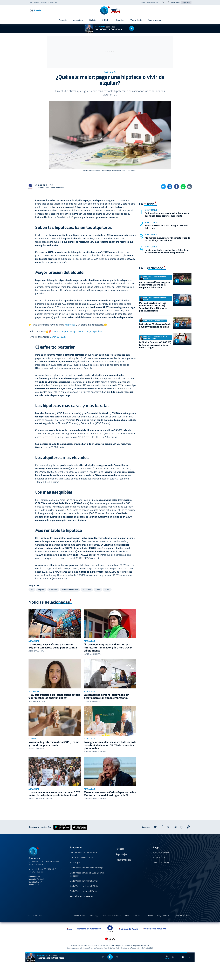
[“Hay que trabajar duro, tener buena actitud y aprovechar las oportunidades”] (55, 673)
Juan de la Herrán (161, 852)
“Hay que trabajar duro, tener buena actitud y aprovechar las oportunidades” (54, 696)
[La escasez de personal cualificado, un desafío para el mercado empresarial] (110, 673)
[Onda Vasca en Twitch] (182, 827)
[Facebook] (176, 186)
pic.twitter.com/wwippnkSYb (88, 331)
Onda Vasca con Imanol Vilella (84, 886)
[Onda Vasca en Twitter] (155, 827)
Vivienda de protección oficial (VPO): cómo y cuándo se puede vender (54, 743)
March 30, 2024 (58, 336)
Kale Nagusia (76, 862)
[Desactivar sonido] (173, 957)
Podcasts (63, 20)
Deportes (120, 20)
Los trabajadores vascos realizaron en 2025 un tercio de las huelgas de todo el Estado (54, 794)
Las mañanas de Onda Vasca (108, 29)
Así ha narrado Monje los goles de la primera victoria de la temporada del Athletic (154, 285)
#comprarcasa (66, 331)
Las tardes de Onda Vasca (82, 857)
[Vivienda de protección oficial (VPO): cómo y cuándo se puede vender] (55, 721)
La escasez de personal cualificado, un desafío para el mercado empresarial (106, 696)
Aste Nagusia (34, 2)
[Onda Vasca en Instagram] (175, 827)
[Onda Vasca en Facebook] (162, 827)
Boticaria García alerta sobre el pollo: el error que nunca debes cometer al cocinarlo (167, 214)
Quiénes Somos (79, 915)
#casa (54, 331)
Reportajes (121, 854)
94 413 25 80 (37, 864)
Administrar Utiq (182, 915)
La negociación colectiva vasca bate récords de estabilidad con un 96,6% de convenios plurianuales (110, 745)
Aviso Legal (94, 915)
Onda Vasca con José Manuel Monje (86, 867)
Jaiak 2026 (53, 2)
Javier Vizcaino (160, 857)
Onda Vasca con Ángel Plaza (83, 891)
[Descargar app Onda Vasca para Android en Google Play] (62, 827)
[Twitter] (163, 186)
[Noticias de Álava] (128, 929)
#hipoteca (70, 324)
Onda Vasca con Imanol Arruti (84, 881)
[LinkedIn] (169, 186)
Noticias (120, 848)
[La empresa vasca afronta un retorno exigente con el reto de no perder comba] (55, 623)
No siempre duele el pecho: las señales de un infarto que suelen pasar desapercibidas (167, 251)
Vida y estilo (151, 210)
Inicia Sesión (175, 2)
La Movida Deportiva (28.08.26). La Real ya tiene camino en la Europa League (155, 345)
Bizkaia (92, 20)
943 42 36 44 (37, 872)
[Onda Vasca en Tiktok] (188, 827)
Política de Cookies (132, 915)
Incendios (44, 2)
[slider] (183, 957)
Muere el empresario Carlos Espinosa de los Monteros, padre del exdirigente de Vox (110, 794)
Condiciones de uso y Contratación (158, 915)
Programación (154, 20)
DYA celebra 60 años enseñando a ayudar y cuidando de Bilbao (155, 325)
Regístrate (186, 2)
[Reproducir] (131, 28)
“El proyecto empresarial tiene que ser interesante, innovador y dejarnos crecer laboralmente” (108, 647)
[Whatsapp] (183, 186)
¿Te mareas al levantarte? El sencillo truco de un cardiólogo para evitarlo (167, 239)
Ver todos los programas (81, 896)
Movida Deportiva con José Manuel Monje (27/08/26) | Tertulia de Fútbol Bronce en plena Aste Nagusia (153, 307)
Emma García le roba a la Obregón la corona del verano (166, 227)
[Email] (189, 186)
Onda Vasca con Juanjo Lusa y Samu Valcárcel (87, 874)
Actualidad (78, 20)
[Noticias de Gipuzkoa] (89, 929)
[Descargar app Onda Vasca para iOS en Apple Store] (79, 827)
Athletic (105, 20)
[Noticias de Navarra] (155, 929)
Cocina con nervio (161, 862)
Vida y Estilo (136, 20)
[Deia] (69, 929)
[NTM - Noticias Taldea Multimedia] (110, 929)
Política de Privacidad (112, 915)
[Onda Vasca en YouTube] (168, 827)
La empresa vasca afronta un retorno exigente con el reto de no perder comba (53, 646)
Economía (33, 738)
